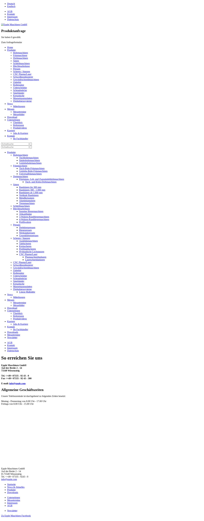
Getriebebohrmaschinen (30, 163)
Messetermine (19, 111)
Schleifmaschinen (21, 63)
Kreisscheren (25, 246)
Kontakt (11, 14)
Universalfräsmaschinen (30, 174)
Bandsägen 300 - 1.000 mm (32, 190)
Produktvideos (20, 128)
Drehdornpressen (27, 227)
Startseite (11, 484)
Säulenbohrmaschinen (29, 160)
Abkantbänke (25, 214)
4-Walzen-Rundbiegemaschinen (34, 219)
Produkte (11, 50)
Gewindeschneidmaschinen (26, 79)
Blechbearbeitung (21, 66)
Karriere (11, 130)
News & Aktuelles (15, 487)
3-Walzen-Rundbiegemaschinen (34, 216)
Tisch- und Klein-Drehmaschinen (40, 182)
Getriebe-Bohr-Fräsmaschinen (33, 171)
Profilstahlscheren (27, 249)
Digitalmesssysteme (22, 101)
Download (12, 117)
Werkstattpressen (27, 233)
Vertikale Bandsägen (29, 195)
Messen (10, 109)
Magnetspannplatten (22, 98)
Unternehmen (13, 120)
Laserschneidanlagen (35, 259)
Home (10, 47)
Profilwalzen (25, 222)
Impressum (12, 17)
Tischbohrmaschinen (29, 157)
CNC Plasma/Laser (22, 74)
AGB (9, 11)
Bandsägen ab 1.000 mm (31, 192)
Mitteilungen (19, 106)
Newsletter (12, 337)
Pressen (16, 69)
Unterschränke (20, 87)
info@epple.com (17, 383)
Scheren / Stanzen (21, 71)
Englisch (11, 6)
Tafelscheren (25, 243)
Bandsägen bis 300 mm (30, 187)
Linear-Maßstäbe (27, 292)
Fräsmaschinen (20, 55)
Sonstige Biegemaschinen (31, 211)
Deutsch (11, 3)
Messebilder (18, 114)
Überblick (18, 122)
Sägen (16, 60)
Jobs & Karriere (20, 133)
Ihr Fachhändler (20, 138)
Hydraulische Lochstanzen (31, 251)
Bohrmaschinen (20, 52)
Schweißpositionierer (23, 77)
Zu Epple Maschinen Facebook (16, 515)
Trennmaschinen (27, 203)
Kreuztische (18, 95)
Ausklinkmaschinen (28, 241)
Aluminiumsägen (27, 200)
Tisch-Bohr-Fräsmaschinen (32, 168)
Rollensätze (18, 85)
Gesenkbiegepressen (28, 235)
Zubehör (17, 82)
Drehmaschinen (20, 58)
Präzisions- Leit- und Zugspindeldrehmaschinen (41, 179)
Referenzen (18, 125)
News (10, 103)
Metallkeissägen (26, 198)
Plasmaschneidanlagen (35, 257)
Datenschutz (13, 19)
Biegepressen (25, 230)
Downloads (12, 332)
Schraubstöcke (20, 90)
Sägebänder (18, 93)
